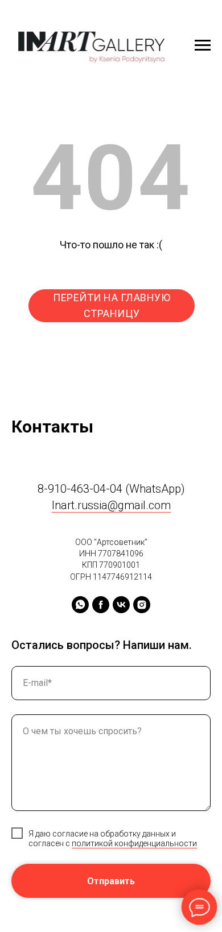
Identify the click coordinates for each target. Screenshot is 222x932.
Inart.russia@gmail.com (111, 505)
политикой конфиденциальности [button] (134, 843)
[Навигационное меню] (203, 45)
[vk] (121, 604)
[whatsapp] (80, 604)
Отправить (111, 881)
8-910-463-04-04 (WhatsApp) (111, 489)
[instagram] (141, 604)
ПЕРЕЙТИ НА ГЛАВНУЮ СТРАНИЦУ (111, 305)
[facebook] (100, 604)
